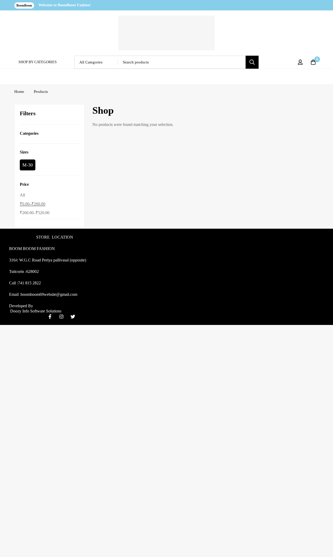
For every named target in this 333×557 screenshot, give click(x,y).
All (22, 195)
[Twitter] (73, 316)
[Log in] (300, 62)
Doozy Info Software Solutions (35, 311)
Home (19, 91)
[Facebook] (50, 316)
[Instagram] (61, 316)
